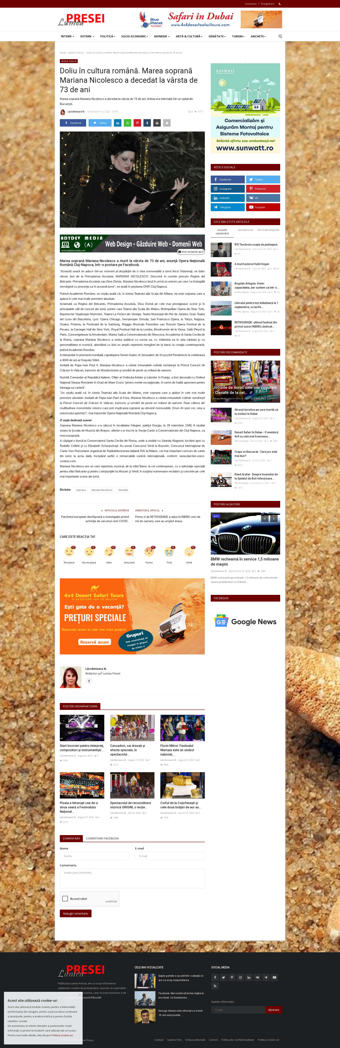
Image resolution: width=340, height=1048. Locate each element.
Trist (169, 562)
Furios (149, 562)
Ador (109, 562)
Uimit (189, 562)
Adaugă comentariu (75, 913)
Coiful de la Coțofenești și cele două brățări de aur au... (180, 805)
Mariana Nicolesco (102, 490)
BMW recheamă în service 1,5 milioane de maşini (245, 562)
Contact (159, 1040)
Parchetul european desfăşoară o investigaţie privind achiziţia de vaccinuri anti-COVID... (95, 519)
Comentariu (68, 865)
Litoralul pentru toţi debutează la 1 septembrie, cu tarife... (256, 305)
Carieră (213, 1040)
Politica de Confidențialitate (237, 1040)
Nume (64, 848)
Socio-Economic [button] (133, 36)
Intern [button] (66, 36)
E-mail (139, 848)
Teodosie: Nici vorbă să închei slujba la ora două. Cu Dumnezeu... (181, 995)
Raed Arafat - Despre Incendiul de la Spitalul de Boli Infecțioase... (256, 476)
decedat (123, 490)
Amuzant (129, 562)
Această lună (245, 230)
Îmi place (69, 562)
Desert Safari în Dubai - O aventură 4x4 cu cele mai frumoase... (256, 434)
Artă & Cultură (75, 52)
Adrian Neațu (220, 398)
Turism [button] (237, 36)
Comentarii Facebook (102, 838)
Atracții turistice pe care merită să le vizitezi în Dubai (256, 411)
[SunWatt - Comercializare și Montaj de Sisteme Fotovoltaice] (245, 108)
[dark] (280, 4)
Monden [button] (161, 36)
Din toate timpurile (268, 230)
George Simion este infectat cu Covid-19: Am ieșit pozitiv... (180, 1013)
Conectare (251, 4)
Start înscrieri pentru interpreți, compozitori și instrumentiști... (82, 748)
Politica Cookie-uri (268, 1040)
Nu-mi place (89, 562)
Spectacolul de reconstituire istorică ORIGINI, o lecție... (130, 805)
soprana (81, 490)
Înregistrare (267, 4)
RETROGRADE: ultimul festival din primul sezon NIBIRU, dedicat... (256, 324)
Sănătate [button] (216, 36)
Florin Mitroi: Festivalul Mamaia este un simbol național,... (177, 750)
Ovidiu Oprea (242, 292)
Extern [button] (86, 36)
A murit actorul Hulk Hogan (252, 264)
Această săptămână (222, 231)
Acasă (63, 52)
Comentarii (71, 838)
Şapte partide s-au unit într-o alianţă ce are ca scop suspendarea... (180, 978)
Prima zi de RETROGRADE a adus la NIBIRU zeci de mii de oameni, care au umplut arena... (167, 519)
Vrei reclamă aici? (192, 252)
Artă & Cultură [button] (188, 36)
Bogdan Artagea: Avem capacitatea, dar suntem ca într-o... (257, 285)
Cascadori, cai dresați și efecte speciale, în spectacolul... (127, 750)
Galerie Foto (174, 1040)
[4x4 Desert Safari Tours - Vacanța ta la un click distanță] (210, 19)
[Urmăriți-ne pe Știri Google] (245, 620)
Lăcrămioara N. (76, 111)
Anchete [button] (257, 36)
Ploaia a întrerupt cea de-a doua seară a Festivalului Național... (79, 807)
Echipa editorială (195, 1040)
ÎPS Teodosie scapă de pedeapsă (256, 244)
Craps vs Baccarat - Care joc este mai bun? (256, 453)
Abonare (273, 1010)
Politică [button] (106, 36)
